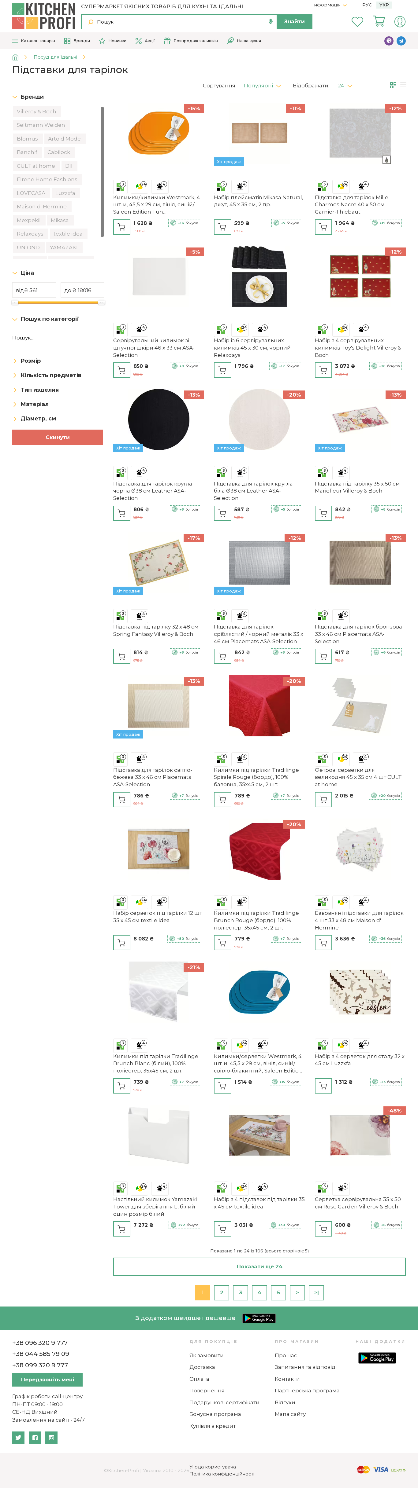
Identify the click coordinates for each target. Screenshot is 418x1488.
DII (69, 166)
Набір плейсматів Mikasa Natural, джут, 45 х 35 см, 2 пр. (258, 201)
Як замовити (206, 1355)
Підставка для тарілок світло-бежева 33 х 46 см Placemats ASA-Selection (152, 777)
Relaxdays (31, 234)
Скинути (58, 437)
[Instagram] (51, 1437)
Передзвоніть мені (47, 1379)
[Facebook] (35, 1437)
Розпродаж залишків (196, 40)
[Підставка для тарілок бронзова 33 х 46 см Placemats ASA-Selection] (360, 564)
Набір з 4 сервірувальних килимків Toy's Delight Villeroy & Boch (358, 347)
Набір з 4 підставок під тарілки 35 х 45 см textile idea (259, 1203)
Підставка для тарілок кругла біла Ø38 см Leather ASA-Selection (253, 491)
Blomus (28, 139)
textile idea (69, 234)
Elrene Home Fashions (48, 179)
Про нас (286, 1355)
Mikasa (60, 220)
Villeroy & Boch (37, 111)
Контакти (287, 1379)
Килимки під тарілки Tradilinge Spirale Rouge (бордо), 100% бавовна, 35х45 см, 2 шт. (256, 777)
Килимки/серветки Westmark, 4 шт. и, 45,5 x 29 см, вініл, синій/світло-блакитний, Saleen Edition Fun (258, 1064)
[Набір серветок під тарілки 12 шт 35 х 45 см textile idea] (158, 850)
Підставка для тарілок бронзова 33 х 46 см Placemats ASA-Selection (358, 634)
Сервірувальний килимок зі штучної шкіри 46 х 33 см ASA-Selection (154, 347)
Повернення (207, 1390)
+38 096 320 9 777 (40, 1343)
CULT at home (36, 166)
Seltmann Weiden (41, 125)
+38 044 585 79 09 (40, 1354)
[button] (265, 84)
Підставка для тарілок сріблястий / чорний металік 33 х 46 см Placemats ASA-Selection (258, 634)
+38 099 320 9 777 (40, 1365)
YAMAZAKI (64, 247)
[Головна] (20, 57)
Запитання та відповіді (306, 1367)
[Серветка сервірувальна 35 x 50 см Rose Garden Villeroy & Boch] (360, 1136)
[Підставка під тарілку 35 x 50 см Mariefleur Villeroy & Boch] (360, 420)
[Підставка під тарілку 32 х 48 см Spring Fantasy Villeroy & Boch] (158, 564)
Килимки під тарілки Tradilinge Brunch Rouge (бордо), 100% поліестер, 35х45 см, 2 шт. (256, 920)
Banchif (28, 152)
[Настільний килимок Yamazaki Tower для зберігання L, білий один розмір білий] (158, 1136)
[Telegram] (401, 41)
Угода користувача (212, 1467)
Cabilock (59, 152)
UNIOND (29, 247)
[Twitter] (18, 1437)
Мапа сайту (290, 1414)
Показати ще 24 (259, 1266)
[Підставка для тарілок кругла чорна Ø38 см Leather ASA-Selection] (158, 420)
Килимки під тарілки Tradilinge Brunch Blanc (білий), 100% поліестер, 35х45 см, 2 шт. (155, 1063)
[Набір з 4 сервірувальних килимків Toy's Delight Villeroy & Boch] (360, 277)
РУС (367, 5)
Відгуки (285, 1402)
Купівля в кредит (212, 1426)
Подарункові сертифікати (224, 1402)
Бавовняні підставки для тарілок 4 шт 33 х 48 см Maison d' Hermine (359, 920)
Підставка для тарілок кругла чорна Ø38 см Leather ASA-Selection (152, 491)
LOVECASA (32, 193)
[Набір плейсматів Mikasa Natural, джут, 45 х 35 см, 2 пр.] (259, 134)
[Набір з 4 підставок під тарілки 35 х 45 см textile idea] (259, 1136)
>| (316, 1292)
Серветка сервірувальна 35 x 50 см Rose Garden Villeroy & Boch (358, 1203)
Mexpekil (29, 220)
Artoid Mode (65, 139)
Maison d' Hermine (42, 206)
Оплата (199, 1379)
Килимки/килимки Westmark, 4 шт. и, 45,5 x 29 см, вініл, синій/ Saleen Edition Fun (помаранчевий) (156, 205)
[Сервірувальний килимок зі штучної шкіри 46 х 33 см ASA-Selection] (158, 277)
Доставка (202, 1367)
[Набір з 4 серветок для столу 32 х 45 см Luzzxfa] (360, 993)
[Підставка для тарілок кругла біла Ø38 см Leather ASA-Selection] (259, 420)
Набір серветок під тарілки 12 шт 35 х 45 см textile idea (157, 916)
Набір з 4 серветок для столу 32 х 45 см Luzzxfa (360, 1060)
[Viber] (389, 41)
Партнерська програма (307, 1390)
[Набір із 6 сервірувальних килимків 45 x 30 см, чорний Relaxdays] (259, 277)
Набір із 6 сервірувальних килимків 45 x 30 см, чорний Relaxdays (252, 347)
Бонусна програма (215, 1414)
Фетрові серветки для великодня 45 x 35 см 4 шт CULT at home (358, 777)
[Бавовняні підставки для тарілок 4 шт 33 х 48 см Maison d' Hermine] (360, 850)
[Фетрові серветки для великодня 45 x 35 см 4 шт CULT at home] (360, 707)
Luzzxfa (66, 193)
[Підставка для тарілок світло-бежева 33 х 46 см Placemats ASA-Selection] (158, 707)
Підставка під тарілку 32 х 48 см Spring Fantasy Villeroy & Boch (156, 630)
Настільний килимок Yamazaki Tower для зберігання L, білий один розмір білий (155, 1206)
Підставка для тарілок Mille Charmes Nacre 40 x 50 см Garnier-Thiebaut (351, 204)
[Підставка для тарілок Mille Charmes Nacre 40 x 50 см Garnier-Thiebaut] (360, 134)
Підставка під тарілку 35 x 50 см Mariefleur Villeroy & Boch (357, 487)
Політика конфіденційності (221, 1474)
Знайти (294, 21)
